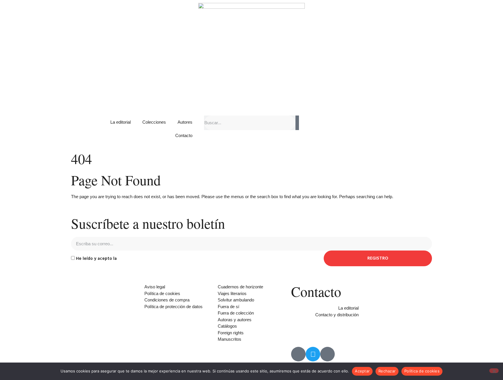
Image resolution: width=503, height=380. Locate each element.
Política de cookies (422, 371)
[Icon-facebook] (298, 354)
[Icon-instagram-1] (327, 354)
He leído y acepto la (119, 258)
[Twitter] (313, 354)
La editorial (120, 122)
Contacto (183, 135)
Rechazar (387, 371)
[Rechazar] (494, 370)
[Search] (297, 123)
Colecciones (154, 122)
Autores (185, 122)
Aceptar (362, 371)
